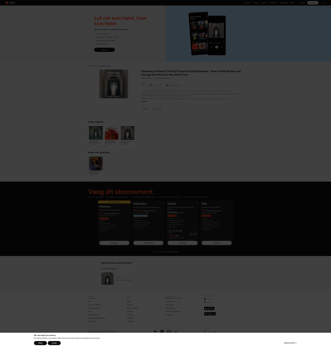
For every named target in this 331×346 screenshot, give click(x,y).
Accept (54, 343)
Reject (40, 343)
